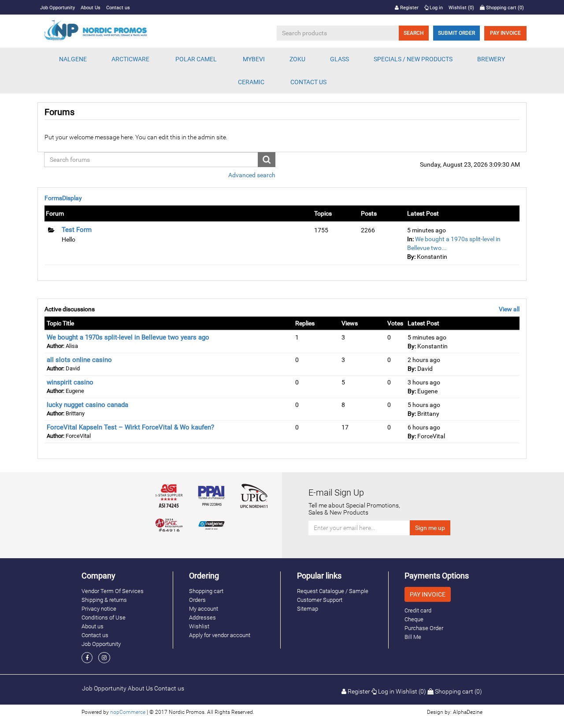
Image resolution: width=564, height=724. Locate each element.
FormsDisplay (63, 198)
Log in (435, 8)
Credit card (417, 610)
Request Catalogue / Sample (332, 591)
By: (411, 256)
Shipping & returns (104, 600)
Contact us (118, 8)
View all (509, 309)
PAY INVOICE (505, 33)
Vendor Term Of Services (113, 591)
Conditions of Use (104, 617)
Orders (197, 600)
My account (203, 608)
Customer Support (319, 600)
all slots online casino (79, 360)
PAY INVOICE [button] (427, 594)
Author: (55, 346)
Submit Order (456, 33)
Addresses (202, 617)
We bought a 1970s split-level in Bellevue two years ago (128, 337)
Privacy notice (99, 608)
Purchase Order (423, 628)
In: (410, 239)
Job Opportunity (57, 8)
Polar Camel (196, 59)
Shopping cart (206, 591)
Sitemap (307, 608)
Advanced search (251, 175)
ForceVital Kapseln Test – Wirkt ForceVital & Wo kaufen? (130, 427)
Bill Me (412, 637)
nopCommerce (127, 712)
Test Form (77, 230)
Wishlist (199, 626)
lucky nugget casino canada (87, 405)
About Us (90, 8)
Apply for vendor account (219, 635)
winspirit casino (70, 382)
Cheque (413, 619)
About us (93, 626)
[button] (73, 59)
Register (409, 8)
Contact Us (308, 82)
